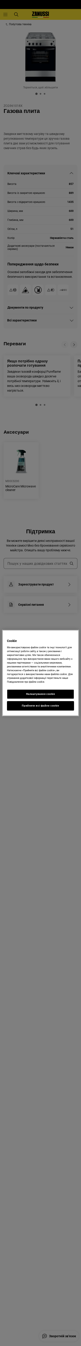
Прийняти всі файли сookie (40, 705)
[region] (40, 673)
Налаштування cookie (40, 694)
